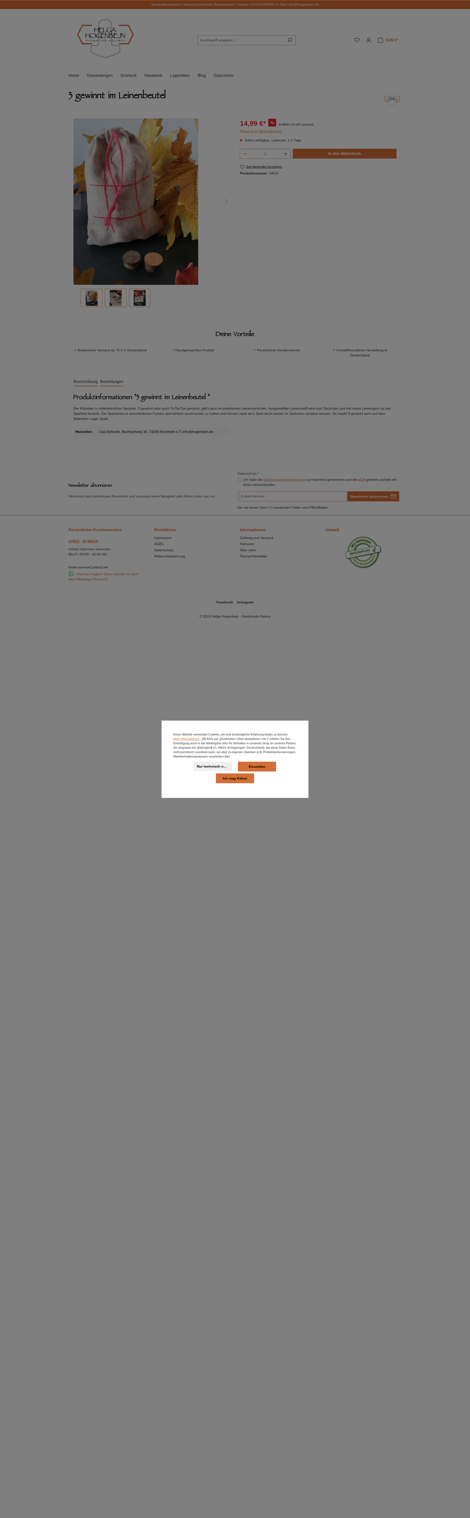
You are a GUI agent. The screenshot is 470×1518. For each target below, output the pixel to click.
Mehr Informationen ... (187, 739)
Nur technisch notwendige (214, 766)
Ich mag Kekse (235, 778)
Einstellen (257, 767)
